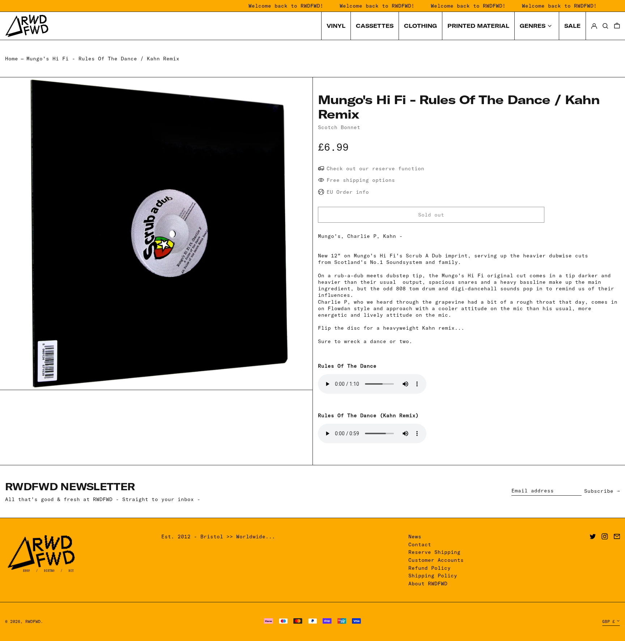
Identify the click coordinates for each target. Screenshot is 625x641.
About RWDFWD (427, 583)
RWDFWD (33, 621)
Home (11, 58)
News (414, 536)
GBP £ (608, 621)
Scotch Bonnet (339, 127)
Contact (419, 544)
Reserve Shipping (434, 552)
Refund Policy (429, 568)
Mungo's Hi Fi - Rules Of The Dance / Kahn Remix (102, 58)
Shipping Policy (432, 575)
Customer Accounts (436, 560)
